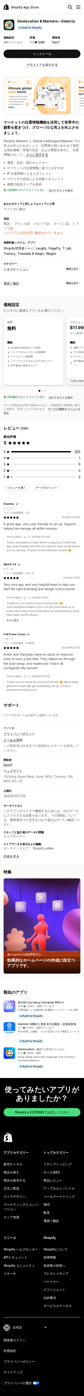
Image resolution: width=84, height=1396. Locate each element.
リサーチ (10, 1273)
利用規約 (10, 1351)
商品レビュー (52, 1180)
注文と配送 (11, 1188)
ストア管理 (11, 1217)
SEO (46, 1204)
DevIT (56, 42)
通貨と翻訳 (11, 283)
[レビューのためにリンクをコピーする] (17, 504)
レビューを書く (16, 487)
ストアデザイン (15, 1196)
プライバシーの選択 (18, 1383)
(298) (41, 42)
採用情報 (49, 1257)
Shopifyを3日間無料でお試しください (42, 1112)
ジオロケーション (16, 269)
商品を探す (11, 1172)
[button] (42, 1010)
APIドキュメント (15, 1257)
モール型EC (51, 1172)
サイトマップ (13, 1372)
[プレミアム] (45, 391)
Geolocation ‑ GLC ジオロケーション (41, 1049)
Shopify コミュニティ (19, 1265)
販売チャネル (13, 1164)
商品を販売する (15, 1180)
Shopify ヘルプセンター (21, 1249)
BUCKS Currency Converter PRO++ (41, 1002)
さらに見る (12, 620)
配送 (46, 1212)
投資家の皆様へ (54, 1265)
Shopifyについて (55, 1249)
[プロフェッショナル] (42, 391)
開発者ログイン (15, 1340)
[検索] (70, 7)
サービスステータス (57, 1306)
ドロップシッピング (57, 1164)
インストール (42, 54)
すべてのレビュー (46, 487)
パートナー (51, 1281)
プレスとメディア (56, 1273)
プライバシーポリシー (19, 734)
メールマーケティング (59, 1196)
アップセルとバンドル (59, 1188)
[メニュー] (78, 7)
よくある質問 (13, 740)
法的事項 (49, 1298)
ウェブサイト (13, 771)
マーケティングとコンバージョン (21, 1207)
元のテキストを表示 (61, 190)
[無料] (39, 391)
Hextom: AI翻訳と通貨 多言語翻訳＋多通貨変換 (47, 1024)
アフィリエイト (54, 1290)
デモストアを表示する (42, 65)
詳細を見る (11, 856)
